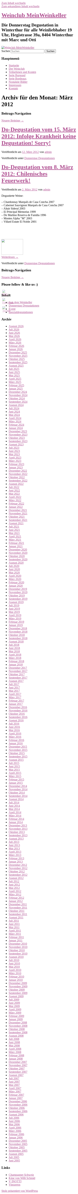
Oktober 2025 (17, 359)
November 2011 (18, 907)
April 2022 (15, 497)
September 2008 (18, 1032)
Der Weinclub (17, 68)
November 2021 (18, 513)
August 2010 (16, 956)
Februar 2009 (16, 1016)
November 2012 (18, 868)
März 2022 (15, 500)
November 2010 (18, 947)
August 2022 (16, 483)
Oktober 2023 (17, 437)
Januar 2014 (16, 822)
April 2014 (15, 812)
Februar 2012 (16, 897)
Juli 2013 (14, 841)
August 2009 (16, 996)
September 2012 (18, 874)
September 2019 (18, 598)
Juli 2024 (14, 408)
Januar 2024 (16, 428)
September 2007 (18, 1071)
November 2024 (18, 395)
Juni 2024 (14, 411)
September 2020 (18, 559)
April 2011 (15, 930)
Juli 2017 (14, 684)
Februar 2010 (16, 976)
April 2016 (15, 733)
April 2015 (15, 772)
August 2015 (16, 759)
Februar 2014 (16, 818)
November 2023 (18, 434)
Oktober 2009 (17, 989)
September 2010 (18, 953)
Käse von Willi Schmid (22, 1178)
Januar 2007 (16, 1098)
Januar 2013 (16, 861)
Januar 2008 (16, 1058)
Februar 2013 (16, 858)
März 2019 (15, 618)
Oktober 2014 (17, 792)
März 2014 (15, 815)
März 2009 (15, 1012)
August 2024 (16, 405)
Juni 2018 (14, 648)
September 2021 (18, 520)
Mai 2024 (14, 414)
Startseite (14, 65)
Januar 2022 (16, 506)
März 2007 (15, 1091)
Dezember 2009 (18, 983)
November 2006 (18, 1104)
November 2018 (18, 631)
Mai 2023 (14, 454)
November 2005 (18, 1144)
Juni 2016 (14, 726)
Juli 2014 (14, 802)
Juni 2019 (14, 608)
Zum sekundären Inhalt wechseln (20, 6)
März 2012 (15, 894)
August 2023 (16, 444)
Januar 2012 (16, 901)
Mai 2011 (14, 927)
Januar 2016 (16, 743)
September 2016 (18, 717)
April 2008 (15, 1048)
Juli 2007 (14, 1078)
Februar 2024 (16, 424)
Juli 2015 (14, 763)
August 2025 (16, 365)
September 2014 (18, 795)
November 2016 (18, 710)
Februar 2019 (16, 621)
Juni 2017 (14, 687)
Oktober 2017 (17, 674)
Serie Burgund (17, 75)
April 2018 (15, 654)
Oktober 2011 (16, 910)
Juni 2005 (14, 1160)
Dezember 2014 (18, 786)
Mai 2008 (14, 1045)
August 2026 (16, 326)
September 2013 (18, 835)
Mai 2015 (14, 769)
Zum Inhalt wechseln (13, 3)
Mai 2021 (14, 533)
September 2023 (18, 441)
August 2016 (16, 720)
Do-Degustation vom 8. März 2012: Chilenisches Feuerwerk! (37, 174)
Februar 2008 (16, 1055)
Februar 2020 (16, 582)
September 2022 (18, 480)
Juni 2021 (14, 529)
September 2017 (18, 677)
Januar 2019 (16, 625)
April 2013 (15, 851)
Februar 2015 (16, 779)
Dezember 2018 (18, 628)
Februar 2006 (16, 1134)
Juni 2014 (14, 805)
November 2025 (18, 355)
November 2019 (18, 592)
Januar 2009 (16, 1019)
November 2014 (18, 789)
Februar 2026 (16, 345)
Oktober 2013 (17, 832)
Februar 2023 (16, 464)
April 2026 (15, 339)
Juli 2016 (14, 723)
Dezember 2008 (18, 1022)
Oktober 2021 (17, 516)
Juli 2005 (14, 1157)
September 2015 (18, 756)
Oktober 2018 (17, 635)
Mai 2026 (14, 336)
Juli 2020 (14, 566)
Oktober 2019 (17, 595)
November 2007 (18, 1065)
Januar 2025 (16, 388)
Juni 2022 (14, 490)
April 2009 (15, 1009)
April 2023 (15, 457)
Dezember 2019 (18, 589)
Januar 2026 (16, 349)
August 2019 (16, 602)
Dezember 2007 (18, 1062)
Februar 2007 (16, 1094)
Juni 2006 (14, 1121)
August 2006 (16, 1114)
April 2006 (15, 1127)
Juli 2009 (14, 999)
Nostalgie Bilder (18, 81)
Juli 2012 (14, 881)
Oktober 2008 (17, 1029)
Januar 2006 (16, 1137)
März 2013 (15, 855)
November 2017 (18, 671)
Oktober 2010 (17, 950)
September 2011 (18, 914)
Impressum (15, 85)
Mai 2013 (14, 848)
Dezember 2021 (18, 510)
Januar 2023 (16, 467)
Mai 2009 (14, 1006)
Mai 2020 (14, 572)
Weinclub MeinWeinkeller (33, 15)
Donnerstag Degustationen (39, 158)
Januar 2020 (16, 585)
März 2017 (15, 697)
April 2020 (15, 575)
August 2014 (16, 799)
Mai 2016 (14, 730)
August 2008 (16, 1035)
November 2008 (18, 1025)
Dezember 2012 (18, 864)
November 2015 (18, 749)
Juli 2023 (14, 447)
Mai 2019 (14, 612)
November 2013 (18, 828)
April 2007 (15, 1088)
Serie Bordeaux (17, 78)
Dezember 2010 (18, 943)
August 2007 (16, 1075)
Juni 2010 (14, 963)
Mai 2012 (14, 887)
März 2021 (15, 539)
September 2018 (18, 638)
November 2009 (18, 986)
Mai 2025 (14, 375)
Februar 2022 (16, 503)
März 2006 (15, 1131)
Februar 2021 (16, 543)
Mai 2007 (14, 1085)
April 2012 (15, 891)
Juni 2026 (14, 332)
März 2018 (15, 658)
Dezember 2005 (18, 1140)
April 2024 (15, 418)
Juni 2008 (14, 1042)
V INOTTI (15, 1181)
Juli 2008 (14, 1039)
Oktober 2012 (17, 871)
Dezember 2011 (18, 904)
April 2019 (15, 615)
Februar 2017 (16, 700)
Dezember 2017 (18, 667)
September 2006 (18, 1111)
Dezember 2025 (18, 352)
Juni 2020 (14, 569)
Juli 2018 (14, 644)
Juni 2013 (14, 845)
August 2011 (16, 917)
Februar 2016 (16, 740)
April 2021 (15, 536)
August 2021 (16, 523)
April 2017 (15, 694)
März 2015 (15, 776)
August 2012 (16, 878)
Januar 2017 (16, 703)
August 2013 (16, 838)
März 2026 (15, 342)
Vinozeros (14, 1184)
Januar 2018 (16, 664)
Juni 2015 (14, 766)
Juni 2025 (14, 372)
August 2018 (16, 641)
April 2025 (15, 378)
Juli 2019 (14, 605)
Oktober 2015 (17, 753)
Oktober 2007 (17, 1068)
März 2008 (15, 1052)
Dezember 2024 (18, 391)
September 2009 (18, 993)
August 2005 (16, 1153)
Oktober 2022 (17, 477)
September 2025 (18, 362)
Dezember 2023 (18, 431)
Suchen (5, 51)
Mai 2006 (14, 1124)
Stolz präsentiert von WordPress (19, 1190)
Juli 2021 (14, 526)
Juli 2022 (14, 487)
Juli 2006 (14, 1117)
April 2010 (15, 970)
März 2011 (15, 933)
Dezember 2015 (18, 746)
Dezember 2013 (18, 825)
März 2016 (15, 736)
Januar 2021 (16, 546)
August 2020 (16, 562)
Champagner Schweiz (21, 1174)
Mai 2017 (14, 690)
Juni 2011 (14, 924)
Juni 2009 (14, 1002)
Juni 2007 (14, 1081)
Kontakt (13, 88)
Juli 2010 (14, 960)
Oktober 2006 (17, 1108)
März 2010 (15, 973)
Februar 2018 (16, 661)
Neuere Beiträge (12, 120)
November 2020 (18, 552)
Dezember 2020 (18, 549)
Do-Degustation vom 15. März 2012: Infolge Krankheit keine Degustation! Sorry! (38, 136)
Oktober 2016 (17, 713)
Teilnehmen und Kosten (22, 72)
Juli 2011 (14, 920)
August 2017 (16, 680)
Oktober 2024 (17, 398)
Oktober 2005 (17, 1147)
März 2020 (15, 579)
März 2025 (15, 382)
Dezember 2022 (18, 470)
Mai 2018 (14, 651)
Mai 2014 (14, 809)
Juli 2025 (14, 368)
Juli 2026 (14, 329)
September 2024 (18, 401)
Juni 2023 (14, 451)
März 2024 (15, 421)
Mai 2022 (14, 493)
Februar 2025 (16, 385)
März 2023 (15, 460)
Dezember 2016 (18, 707)
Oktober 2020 (17, 556)
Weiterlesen (9, 257)
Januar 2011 (15, 940)
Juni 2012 (14, 884)
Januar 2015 (16, 782)
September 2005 (18, 1150)
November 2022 (18, 474)
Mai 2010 (14, 966)
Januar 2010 (16, 979)
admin (48, 151)
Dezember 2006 (18, 1101)
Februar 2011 (16, 937)
